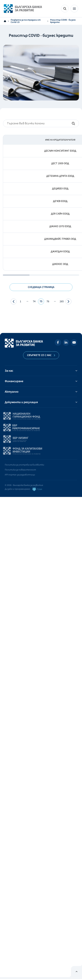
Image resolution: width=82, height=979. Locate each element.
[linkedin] (66, 343)
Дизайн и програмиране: (17, 489)
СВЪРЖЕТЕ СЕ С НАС (39, 355)
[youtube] (74, 343)
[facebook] (58, 343)
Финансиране (14, 381)
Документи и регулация (21, 402)
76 (48, 301)
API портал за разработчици (20, 474)
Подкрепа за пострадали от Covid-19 (26, 21)
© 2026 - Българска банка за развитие (24, 485)
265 (62, 301)
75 (41, 301)
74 (34, 301)
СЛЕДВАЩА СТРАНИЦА (41, 287)
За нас (9, 371)
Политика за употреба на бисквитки (24, 464)
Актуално (11, 392)
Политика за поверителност (20, 469)
